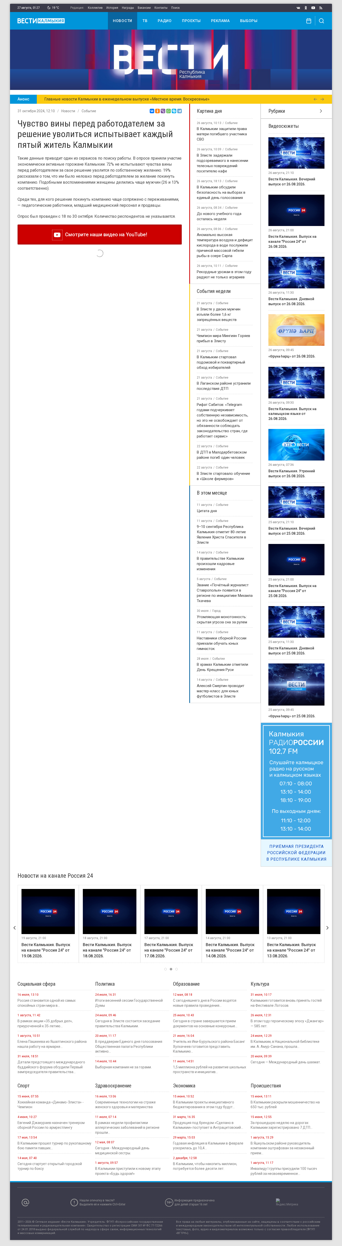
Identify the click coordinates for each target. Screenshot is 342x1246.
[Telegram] (179, 111)
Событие (89, 111)
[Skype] (174, 111)
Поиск (175, 8)
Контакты (160, 8)
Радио (165, 21)
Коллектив (95, 8)
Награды (128, 8)
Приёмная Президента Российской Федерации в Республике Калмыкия (296, 853)
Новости (122, 21)
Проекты (191, 21)
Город (216, 611)
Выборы (249, 21)
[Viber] (163, 111)
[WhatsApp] (168, 111)
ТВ (144, 21)
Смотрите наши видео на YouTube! (105, 235)
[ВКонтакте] (152, 111)
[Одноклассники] (157, 111)
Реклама (220, 21)
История (112, 8)
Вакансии (144, 8)
